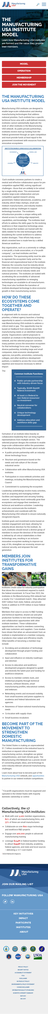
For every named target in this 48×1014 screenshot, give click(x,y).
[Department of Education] (24, 949)
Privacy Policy (23, 967)
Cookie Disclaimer (23, 987)
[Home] (13, 4)
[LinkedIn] (12, 901)
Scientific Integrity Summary (23, 993)
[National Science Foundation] (28, 957)
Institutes (23, 927)
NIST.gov (23, 996)
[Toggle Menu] (44, 5)
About (24, 931)
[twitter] (5, 901)
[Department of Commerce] (6, 949)
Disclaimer (23, 978)
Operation (24, 70)
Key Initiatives (23, 913)
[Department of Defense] (15, 949)
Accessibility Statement (23, 973)
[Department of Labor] (9, 957)
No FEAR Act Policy (23, 981)
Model (24, 63)
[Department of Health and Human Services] (42, 949)
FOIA (23, 975)
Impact (23, 918)
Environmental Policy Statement (23, 984)
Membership (24, 77)
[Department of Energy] (33, 949)
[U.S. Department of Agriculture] (37, 957)
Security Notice (23, 970)
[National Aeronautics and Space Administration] (18, 957)
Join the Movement (24, 84)
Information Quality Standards (23, 990)
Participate (23, 922)
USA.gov (23, 999)
